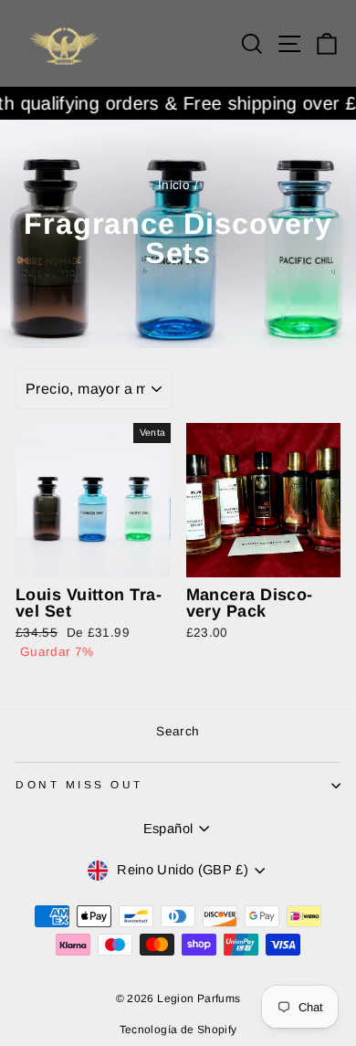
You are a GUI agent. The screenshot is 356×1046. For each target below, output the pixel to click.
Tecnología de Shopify (178, 1029)
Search (177, 731)
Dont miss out (79, 784)
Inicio (174, 185)
